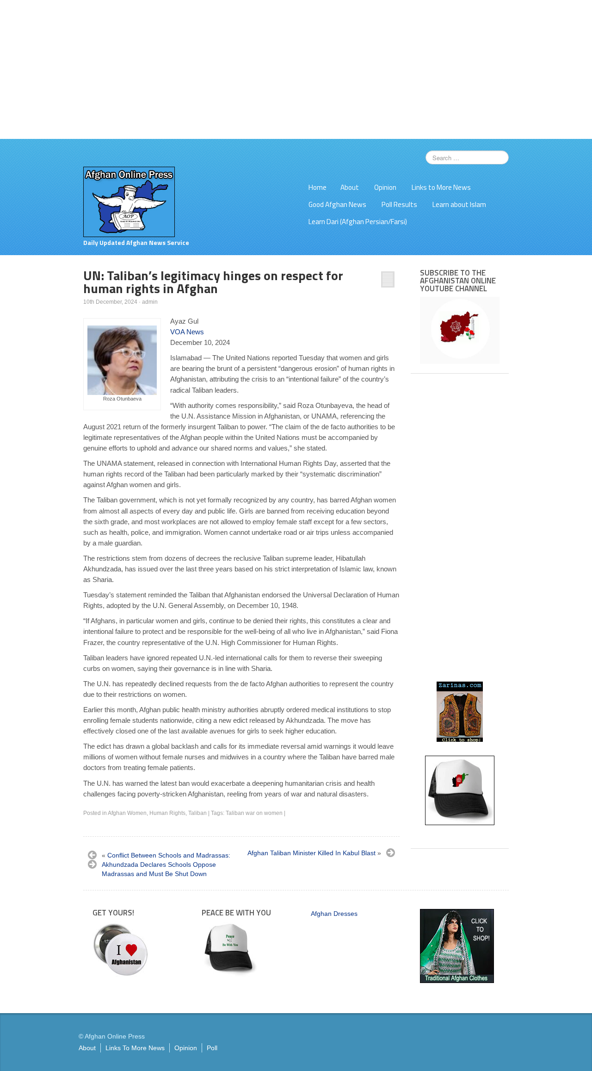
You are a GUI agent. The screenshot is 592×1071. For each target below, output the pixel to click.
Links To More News (135, 1048)
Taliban (197, 813)
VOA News (187, 332)
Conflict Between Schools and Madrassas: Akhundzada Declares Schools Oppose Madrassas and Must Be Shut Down (166, 864)
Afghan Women (127, 813)
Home (317, 187)
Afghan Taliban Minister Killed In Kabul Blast (311, 853)
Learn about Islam (459, 204)
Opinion (385, 187)
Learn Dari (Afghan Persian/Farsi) (357, 221)
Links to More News (441, 187)
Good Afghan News (337, 204)
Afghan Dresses (334, 913)
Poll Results (399, 204)
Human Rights (167, 813)
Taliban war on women (254, 813)
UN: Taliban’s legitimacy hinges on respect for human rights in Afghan (213, 281)
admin (150, 302)
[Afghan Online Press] (129, 201)
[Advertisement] (296, 69)
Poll (212, 1048)
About (349, 187)
